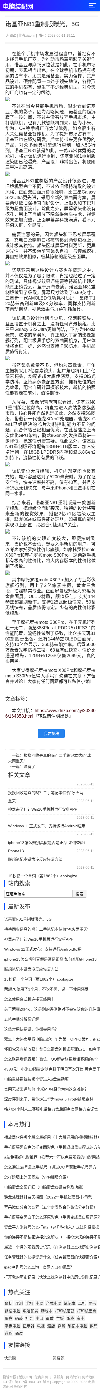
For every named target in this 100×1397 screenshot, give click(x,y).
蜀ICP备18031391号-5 (32, 1382)
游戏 (70, 1318)
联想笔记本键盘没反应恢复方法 (35, 859)
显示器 (28, 1326)
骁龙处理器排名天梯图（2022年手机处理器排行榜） (49, 1197)
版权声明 (25, 1377)
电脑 (39, 1303)
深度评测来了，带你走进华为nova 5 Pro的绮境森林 (48, 1099)
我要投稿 (51, 733)
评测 (19, 1303)
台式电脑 (53, 1303)
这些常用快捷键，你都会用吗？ (31, 1029)
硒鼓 (19, 1318)
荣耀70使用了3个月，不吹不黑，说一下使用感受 (46, 989)
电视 (41, 1326)
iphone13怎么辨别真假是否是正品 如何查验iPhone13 (46, 843)
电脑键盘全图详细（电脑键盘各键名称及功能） (45, 1187)
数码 (94, 1326)
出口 (39, 1318)
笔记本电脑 (77, 1326)
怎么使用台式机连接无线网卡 (29, 999)
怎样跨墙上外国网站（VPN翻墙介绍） (37, 1177)
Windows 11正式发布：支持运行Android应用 (47, 826)
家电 (80, 1318)
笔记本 (70, 1303)
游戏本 (46, 1311)
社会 (29, 1318)
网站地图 (88, 1377)
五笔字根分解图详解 (21, 1019)
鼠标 (8, 1303)
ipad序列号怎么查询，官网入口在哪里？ (39, 1267)
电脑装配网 (18, 6)
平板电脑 (12, 1326)
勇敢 (50, 1318)
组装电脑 (12, 1311)
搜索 (79, 894)
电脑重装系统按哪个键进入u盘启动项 (36, 1079)
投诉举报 (9, 1377)
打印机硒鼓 (64, 1311)
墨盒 (8, 1318)
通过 (19, 1333)
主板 (60, 1318)
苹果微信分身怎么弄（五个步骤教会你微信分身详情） (51, 1207)
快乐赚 (10, 1358)
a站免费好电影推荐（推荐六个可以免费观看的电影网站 (52, 1157)
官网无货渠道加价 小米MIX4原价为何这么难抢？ (46, 1089)
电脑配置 (30, 1311)
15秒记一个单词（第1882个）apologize (42, 876)
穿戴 (61, 1326)
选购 (8, 1333)
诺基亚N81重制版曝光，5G (28, 919)
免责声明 (41, 1377)
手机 (29, 1303)
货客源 (58, 1358)
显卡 (92, 1303)
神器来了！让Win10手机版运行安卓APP (42, 809)
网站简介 (72, 1377)
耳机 (82, 1303)
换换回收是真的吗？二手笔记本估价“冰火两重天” (45, 793)
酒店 (51, 1326)
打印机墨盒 (86, 1311)
